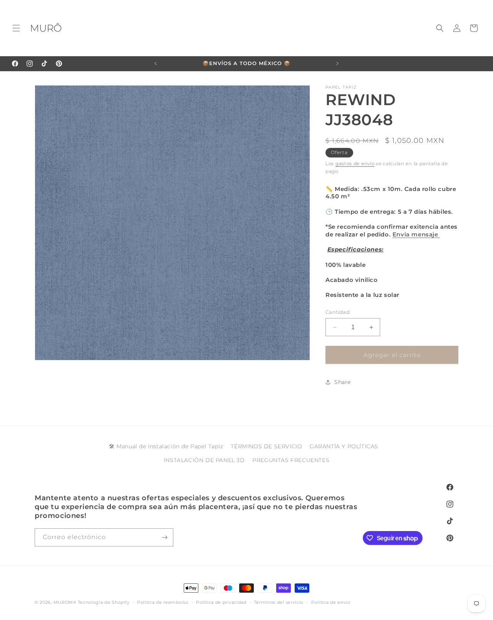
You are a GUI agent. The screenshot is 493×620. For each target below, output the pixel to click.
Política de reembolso (163, 602)
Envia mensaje (416, 234)
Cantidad (337, 312)
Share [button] (342, 382)
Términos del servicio (279, 602)
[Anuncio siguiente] (337, 63)
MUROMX (65, 602)
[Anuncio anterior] (155, 63)
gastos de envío (355, 163)
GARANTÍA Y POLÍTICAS (344, 446)
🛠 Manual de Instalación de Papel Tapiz (166, 446)
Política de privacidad (221, 602)
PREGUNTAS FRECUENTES (290, 460)
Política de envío (330, 602)
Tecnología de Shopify (104, 602)
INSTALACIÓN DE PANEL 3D (204, 460)
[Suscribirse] (164, 537)
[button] (16, 28)
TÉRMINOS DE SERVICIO (266, 446)
